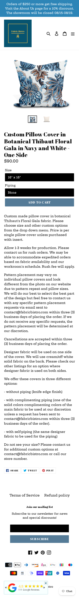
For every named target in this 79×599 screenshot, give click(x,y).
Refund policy (57, 495)
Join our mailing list (39, 506)
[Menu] (73, 33)
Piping (10, 185)
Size (8, 170)
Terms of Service (25, 495)
